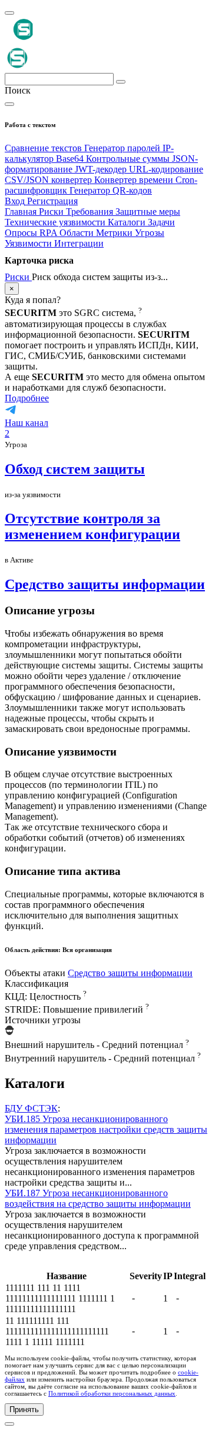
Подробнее (27, 398)
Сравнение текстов (44, 148)
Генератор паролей (123, 148)
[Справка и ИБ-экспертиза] (9, 1424)
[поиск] (120, 82)
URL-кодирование (166, 169)
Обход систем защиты (75, 469)
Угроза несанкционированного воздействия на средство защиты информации (98, 1198)
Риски (18, 277)
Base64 (71, 159)
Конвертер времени (134, 180)
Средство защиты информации (105, 584)
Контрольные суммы (129, 159)
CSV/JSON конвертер (49, 180)
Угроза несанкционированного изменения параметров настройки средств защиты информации (106, 1129)
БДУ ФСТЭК (31, 1108)
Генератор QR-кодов (110, 190)
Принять (24, 1409)
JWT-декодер (102, 169)
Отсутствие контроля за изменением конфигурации (92, 526)
